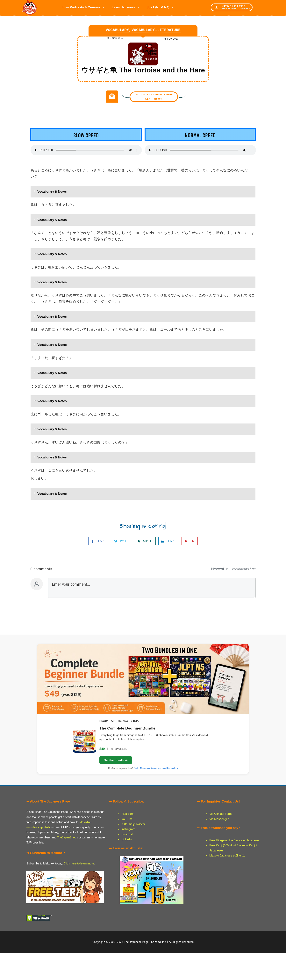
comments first (244, 569)
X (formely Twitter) (133, 824)
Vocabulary (117, 30)
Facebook (127, 814)
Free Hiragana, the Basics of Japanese (234, 840)
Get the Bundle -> (116, 760)
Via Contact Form (220, 813)
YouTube (126, 819)
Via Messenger (219, 819)
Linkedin (126, 839)
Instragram (128, 829)
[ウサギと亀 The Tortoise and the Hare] (143, 54)
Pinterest (127, 834)
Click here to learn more (79, 863)
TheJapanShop (66, 837)
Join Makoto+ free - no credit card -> (156, 768)
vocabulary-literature (156, 30)
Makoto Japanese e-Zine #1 (227, 855)
